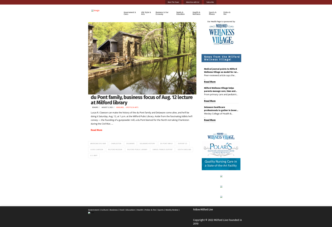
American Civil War (98, 144)
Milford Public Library (137, 149)
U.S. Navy (93, 155)
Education (130, 210)
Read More (96, 130)
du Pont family (166, 144)
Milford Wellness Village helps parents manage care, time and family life (219, 90)
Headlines (120, 107)
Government (93, 210)
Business (114, 210)
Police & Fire (150, 210)
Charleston (116, 144)
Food (122, 210)
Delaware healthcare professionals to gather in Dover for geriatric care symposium (220, 109)
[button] (239, 11)
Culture (104, 210)
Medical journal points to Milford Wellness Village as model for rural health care (221, 71)
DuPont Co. (182, 144)
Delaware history (147, 144)
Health (140, 210)
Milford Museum (115, 149)
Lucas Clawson (96, 149)
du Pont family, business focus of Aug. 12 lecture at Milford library (142, 100)
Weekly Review (171, 210)
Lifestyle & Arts (132, 107)
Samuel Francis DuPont (162, 149)
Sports (161, 210)
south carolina (184, 149)
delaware (130, 144)
